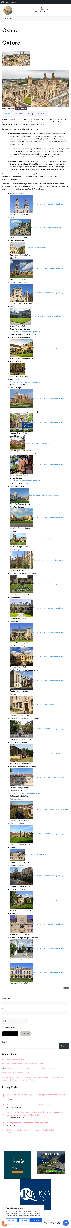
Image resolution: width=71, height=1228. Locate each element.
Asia (46, 1223)
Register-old (51, 1221)
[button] (7, 88)
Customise (11, 1220)
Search (4, 1042)
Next (66, 988)
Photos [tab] (20, 114)
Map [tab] (31, 114)
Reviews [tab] (43, 114)
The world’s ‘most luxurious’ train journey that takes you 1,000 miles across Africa (37, 1105)
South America (55, 1223)
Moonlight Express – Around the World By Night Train (27, 1122)
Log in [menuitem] (7, 2)
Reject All (24, 1220)
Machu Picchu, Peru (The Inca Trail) (15, 1073)
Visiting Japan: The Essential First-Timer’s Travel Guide (22, 1064)
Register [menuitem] (13, 2)
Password (6, 1009)
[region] (24, 1214)
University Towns (21, 108)
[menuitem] (2, 2)
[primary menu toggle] (2, 10)
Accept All (36, 1220)
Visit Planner (41, 9)
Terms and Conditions (45, 1222)
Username (6, 999)
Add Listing (59, 1222)
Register (26, 1033)
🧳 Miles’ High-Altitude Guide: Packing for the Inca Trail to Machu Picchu (29, 1068)
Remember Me (9, 1027)
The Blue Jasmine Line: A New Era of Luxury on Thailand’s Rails (31, 1130)
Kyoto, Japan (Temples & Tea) (13, 1059)
